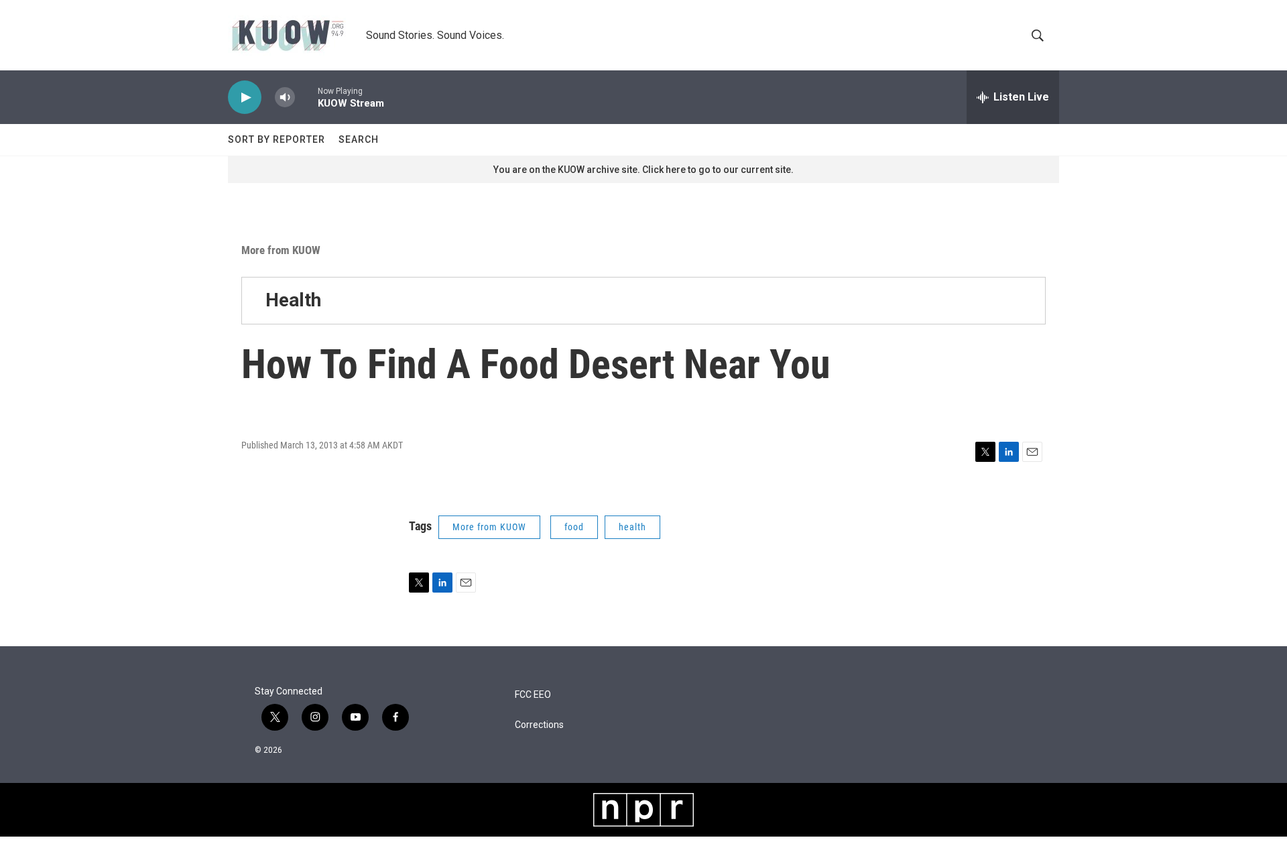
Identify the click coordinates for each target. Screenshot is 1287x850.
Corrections (539, 725)
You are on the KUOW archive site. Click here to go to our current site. (643, 169)
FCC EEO (533, 695)
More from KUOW (280, 250)
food (574, 527)
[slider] (306, 97)
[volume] (284, 97)
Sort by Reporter (276, 139)
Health (293, 300)
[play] (244, 97)
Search (359, 139)
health (632, 527)
